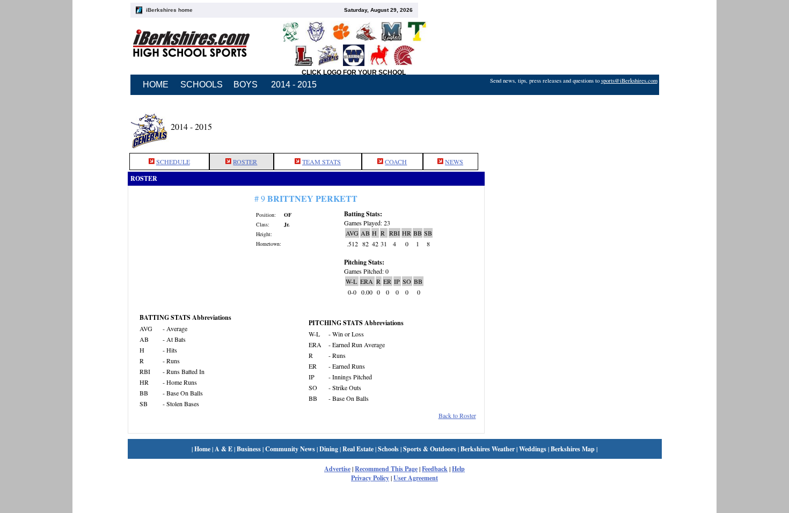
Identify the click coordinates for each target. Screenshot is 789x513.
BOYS (245, 84)
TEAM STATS (321, 161)
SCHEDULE (173, 161)
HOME (156, 84)
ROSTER (245, 161)
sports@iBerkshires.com (629, 80)
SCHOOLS (201, 84)
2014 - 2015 (294, 84)
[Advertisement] (573, 125)
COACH (396, 161)
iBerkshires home (169, 10)
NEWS (454, 161)
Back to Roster (457, 415)
